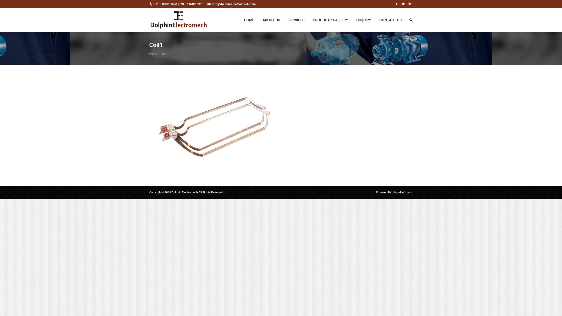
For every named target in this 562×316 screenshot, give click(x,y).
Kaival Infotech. (403, 192)
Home (153, 53)
